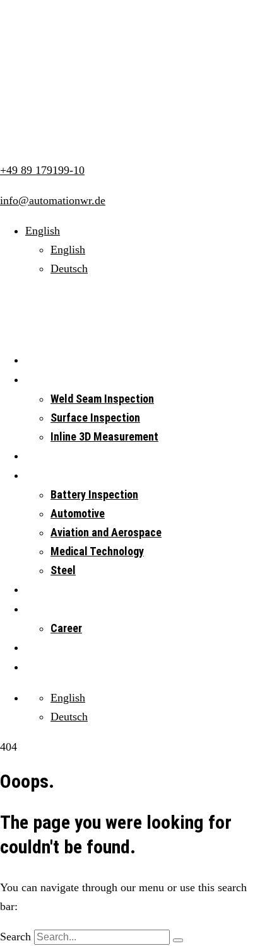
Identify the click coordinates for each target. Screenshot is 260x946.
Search (15, 936)
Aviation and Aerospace (106, 532)
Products (44, 456)
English (67, 249)
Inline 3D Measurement (104, 436)
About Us (44, 609)
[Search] (178, 940)
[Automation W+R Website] (73, 40)
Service (41, 590)
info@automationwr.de (52, 200)
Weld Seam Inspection (102, 398)
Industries (47, 476)
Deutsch (69, 268)
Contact (42, 667)
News (37, 648)
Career (66, 628)
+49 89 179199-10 (42, 170)
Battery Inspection (94, 494)
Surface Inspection (95, 417)
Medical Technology (97, 551)
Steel (63, 570)
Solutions (45, 380)
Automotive (77, 513)
